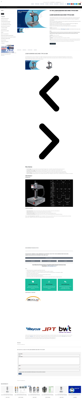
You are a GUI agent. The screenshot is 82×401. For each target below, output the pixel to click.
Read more (2, 55)
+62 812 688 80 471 (52, 2)
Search (2, 10)
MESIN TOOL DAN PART (63, 37)
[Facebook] (68, 4)
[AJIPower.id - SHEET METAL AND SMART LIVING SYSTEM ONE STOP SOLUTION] (4, 3)
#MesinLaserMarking (56, 41)
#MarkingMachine (72, 40)
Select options (20, 397)
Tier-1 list (63, 336)
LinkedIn (53, 47)
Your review (20, 356)
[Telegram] (76, 4)
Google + (55, 47)
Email (56, 47)
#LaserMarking (52, 40)
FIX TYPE (54, 37)
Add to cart (7, 397)
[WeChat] (78, 4)
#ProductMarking (67, 41)
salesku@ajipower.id (58, 2)
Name (19, 365)
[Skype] (74, 4)
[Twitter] (69, 4)
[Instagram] (73, 4)
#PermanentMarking (61, 41)
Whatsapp (63, 29)
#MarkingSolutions (77, 40)
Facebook (50, 47)
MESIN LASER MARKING (58, 37)
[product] (7, 389)
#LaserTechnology (62, 40)
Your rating (20, 353)
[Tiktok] (80, 4)
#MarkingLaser (67, 40)
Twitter (52, 47)
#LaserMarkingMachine (57, 40)
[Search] (79, 2)
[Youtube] (71, 4)
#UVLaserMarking (71, 41)
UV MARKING (68, 37)
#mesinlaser (51, 41)
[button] (49, 94)
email (68, 29)
